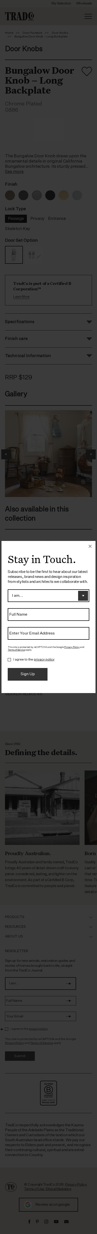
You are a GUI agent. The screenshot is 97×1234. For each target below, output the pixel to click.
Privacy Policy (72, 647)
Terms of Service (16, 650)
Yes (9, 660)
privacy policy (44, 659)
